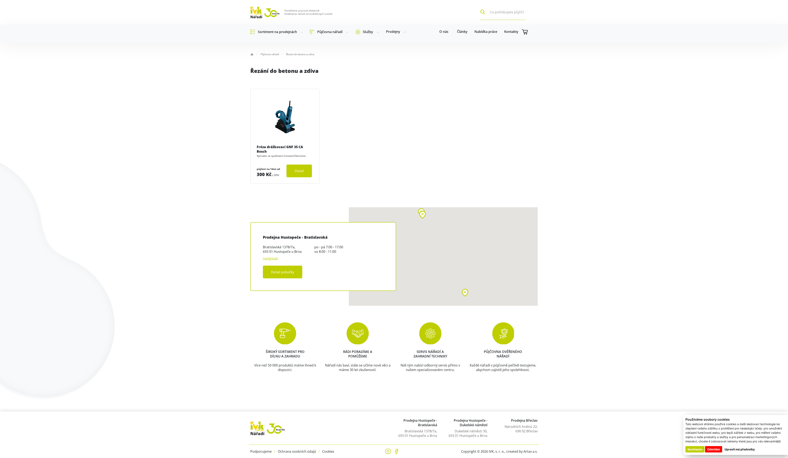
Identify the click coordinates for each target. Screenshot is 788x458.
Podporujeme (261, 451)
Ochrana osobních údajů (297, 451)
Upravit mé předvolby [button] (740, 449)
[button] (422, 215)
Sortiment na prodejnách (277, 32)
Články (462, 31)
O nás (443, 31)
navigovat (270, 258)
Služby (368, 32)
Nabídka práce (485, 31)
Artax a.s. (530, 451)
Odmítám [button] (713, 449)
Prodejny (393, 31)
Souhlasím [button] (694, 449)
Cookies (328, 451)
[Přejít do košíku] (530, 31)
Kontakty (511, 31)
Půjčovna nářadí (329, 32)
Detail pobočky (282, 272)
